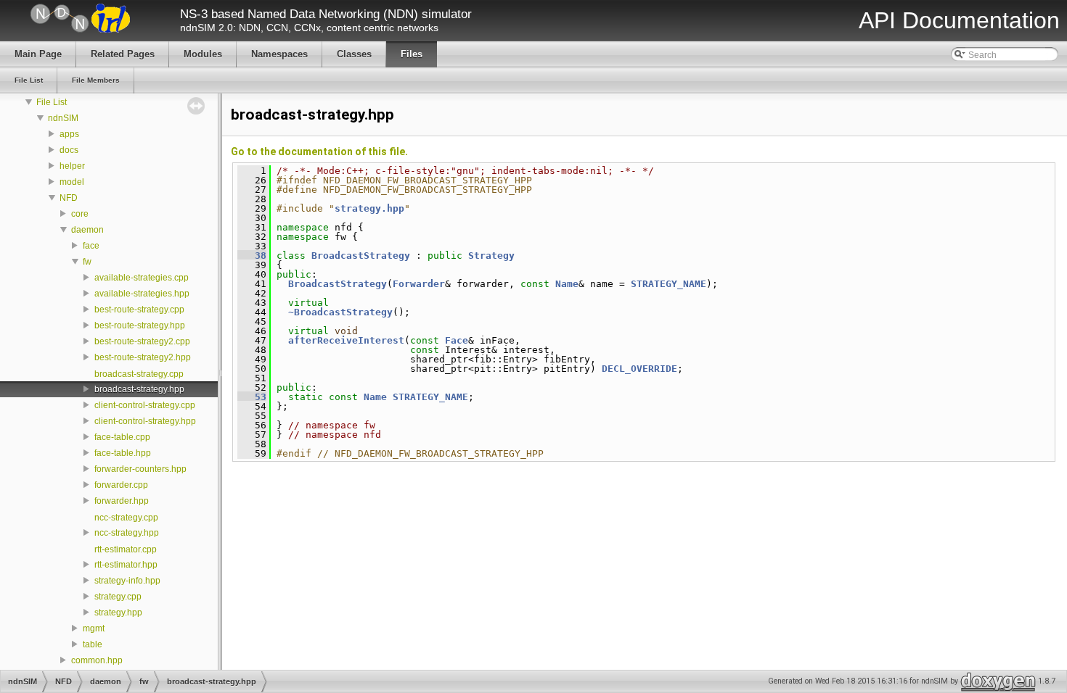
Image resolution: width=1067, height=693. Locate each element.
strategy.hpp (118, 612)
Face (456, 340)
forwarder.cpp (121, 485)
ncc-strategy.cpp (126, 518)
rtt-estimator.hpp (126, 565)
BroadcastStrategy (360, 255)
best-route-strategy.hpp (139, 325)
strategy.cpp (118, 597)
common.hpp (97, 660)
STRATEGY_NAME (668, 283)
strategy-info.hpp (127, 581)
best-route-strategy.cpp (139, 309)
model (72, 182)
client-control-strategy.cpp (144, 405)
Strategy (491, 255)
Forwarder (419, 283)
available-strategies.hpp (141, 294)
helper (72, 166)
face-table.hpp (122, 453)
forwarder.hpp (121, 501)
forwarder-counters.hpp (140, 469)
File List (51, 102)
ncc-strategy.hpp (126, 533)
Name (567, 283)
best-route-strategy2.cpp (142, 341)
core (80, 214)
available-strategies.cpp (141, 278)
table (92, 644)
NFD (69, 198)
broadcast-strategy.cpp (139, 374)
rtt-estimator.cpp (125, 549)
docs (69, 150)
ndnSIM (63, 118)
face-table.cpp (122, 437)
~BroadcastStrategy (340, 312)
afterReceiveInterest (346, 340)
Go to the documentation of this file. (319, 151)
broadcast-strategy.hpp (139, 389)
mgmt (94, 628)
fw (87, 262)
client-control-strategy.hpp (145, 421)
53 (251, 396)
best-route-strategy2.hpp (142, 357)
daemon (87, 230)
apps (69, 134)
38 (251, 255)
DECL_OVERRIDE (639, 368)
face (91, 246)
